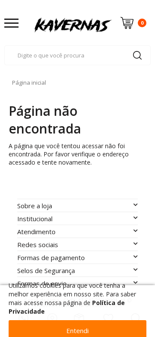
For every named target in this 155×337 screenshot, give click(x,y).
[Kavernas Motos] (73, 22)
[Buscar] (137, 55)
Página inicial (29, 82)
